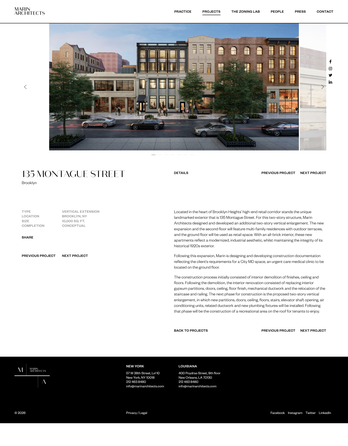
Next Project (75, 255)
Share (27, 237)
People (277, 11)
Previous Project (39, 255)
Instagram (295, 413)
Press (300, 11)
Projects (211, 11)
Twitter (311, 413)
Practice (183, 11)
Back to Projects (191, 330)
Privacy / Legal (136, 413)
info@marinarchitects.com (145, 386)
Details (181, 173)
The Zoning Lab (245, 11)
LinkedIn (325, 413)
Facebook (277, 413)
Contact (325, 11)
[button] (100, 86)
